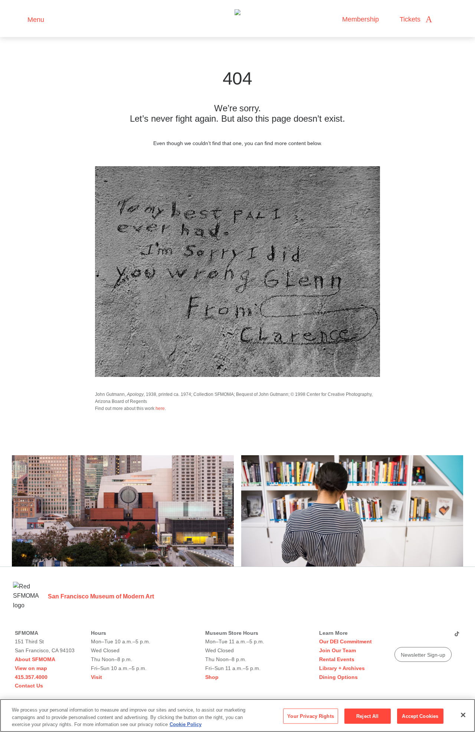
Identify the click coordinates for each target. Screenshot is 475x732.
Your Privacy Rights (310, 716)
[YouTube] (399, 637)
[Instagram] (413, 637)
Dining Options (338, 677)
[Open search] (445, 19)
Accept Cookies (420, 716)
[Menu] (18, 18)
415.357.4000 (31, 677)
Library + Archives (342, 668)
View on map (31, 668)
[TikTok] (457, 637)
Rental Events (336, 659)
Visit (96, 677)
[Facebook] (442, 637)
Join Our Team (337, 650)
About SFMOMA (35, 659)
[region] (237, 715)
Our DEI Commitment (345, 641)
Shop (212, 677)
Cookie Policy (186, 724)
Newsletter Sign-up (423, 655)
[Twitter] (427, 637)
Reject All (367, 716)
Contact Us (29, 686)
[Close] (463, 715)
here (160, 408)
